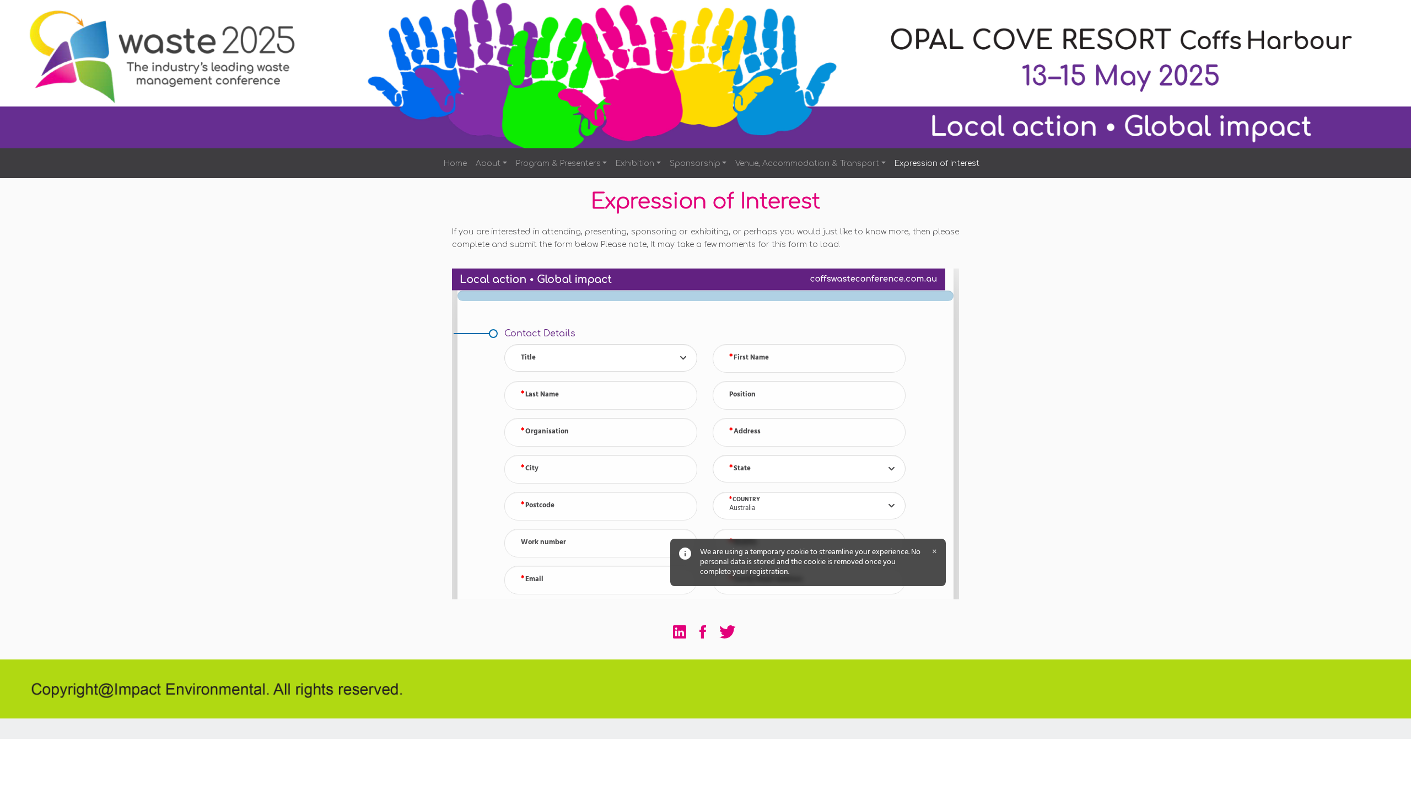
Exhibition (635, 163)
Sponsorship (695, 163)
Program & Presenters (558, 163)
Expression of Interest (937, 163)
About (488, 163)
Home (455, 163)
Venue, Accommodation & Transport (807, 163)
